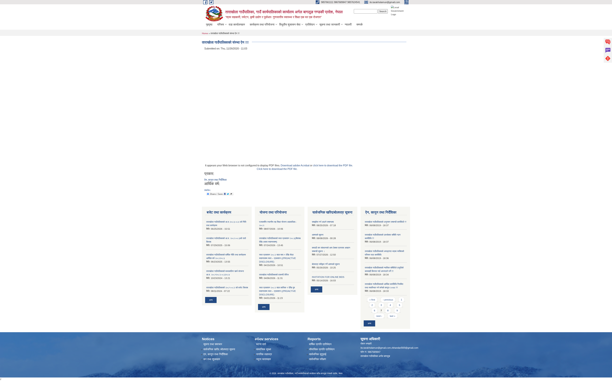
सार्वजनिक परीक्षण (317, 359)
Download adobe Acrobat (295, 165)
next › (379, 316)
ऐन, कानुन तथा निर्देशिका (215, 179)
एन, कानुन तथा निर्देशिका (215, 354)
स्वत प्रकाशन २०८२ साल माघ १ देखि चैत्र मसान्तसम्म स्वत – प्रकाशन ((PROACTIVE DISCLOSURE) (277, 258)
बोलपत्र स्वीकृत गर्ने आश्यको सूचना (326, 264)
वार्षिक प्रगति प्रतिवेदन (320, 344)
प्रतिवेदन (310, 24)
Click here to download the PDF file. (277, 169)
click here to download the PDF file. (333, 165)
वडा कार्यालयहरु (237, 24)
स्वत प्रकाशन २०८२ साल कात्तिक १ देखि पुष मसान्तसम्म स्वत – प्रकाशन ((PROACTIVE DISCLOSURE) (277, 291)
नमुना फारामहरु (263, 359)
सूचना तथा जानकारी (329, 24)
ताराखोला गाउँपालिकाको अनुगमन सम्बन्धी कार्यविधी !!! (385, 222)
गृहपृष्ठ (209, 24)
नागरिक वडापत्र (264, 354)
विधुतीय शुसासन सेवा (289, 24)
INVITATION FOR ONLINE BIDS (328, 277)
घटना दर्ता (261, 344)
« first (372, 299)
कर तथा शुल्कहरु (211, 359)
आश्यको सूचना (317, 234)
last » (392, 316)
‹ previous (388, 299)
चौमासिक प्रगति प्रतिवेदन (322, 349)
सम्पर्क (359, 24)
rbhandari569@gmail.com (405, 347)
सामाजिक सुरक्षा (263, 349)
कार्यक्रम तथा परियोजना (262, 24)
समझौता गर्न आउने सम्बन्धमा (323, 222)
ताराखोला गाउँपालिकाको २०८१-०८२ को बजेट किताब (227, 287)
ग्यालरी (348, 24)
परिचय (220, 24)
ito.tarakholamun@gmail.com (376, 347)
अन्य (211, 300)
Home (205, 33)
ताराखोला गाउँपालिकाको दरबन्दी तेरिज (274, 274)
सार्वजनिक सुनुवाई (317, 354)
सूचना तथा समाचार (212, 344)
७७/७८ (207, 190)
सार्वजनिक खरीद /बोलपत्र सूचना (219, 349)
